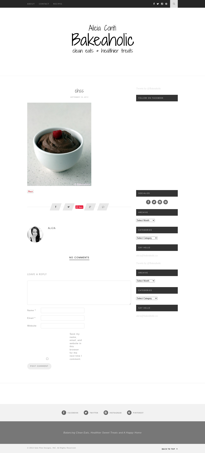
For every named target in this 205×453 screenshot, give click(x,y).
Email (31, 318)
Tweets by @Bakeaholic (148, 88)
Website (32, 325)
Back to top (169, 449)
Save (81, 207)
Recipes (57, 4)
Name (31, 310)
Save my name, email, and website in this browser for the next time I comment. (76, 346)
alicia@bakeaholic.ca (147, 255)
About (31, 4)
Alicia (52, 228)
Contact (44, 4)
